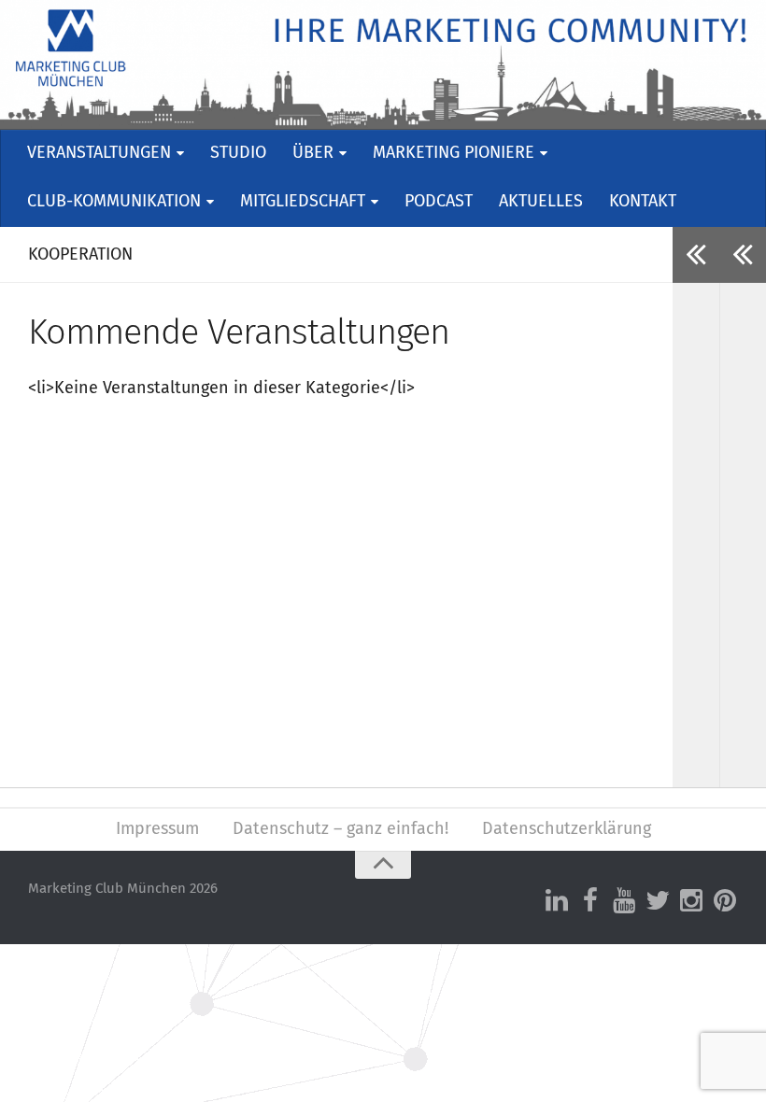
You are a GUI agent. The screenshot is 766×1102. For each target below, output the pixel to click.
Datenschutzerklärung (566, 829)
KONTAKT (642, 201)
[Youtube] (624, 901)
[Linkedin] (557, 901)
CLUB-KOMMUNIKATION (114, 201)
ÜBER (312, 153)
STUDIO (238, 153)
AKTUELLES (541, 201)
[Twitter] (658, 901)
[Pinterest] (725, 901)
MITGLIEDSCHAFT (302, 201)
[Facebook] (590, 901)
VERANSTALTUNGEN (99, 153)
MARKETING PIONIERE (453, 153)
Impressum (157, 829)
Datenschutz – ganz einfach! (340, 829)
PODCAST (438, 201)
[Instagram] (691, 901)
